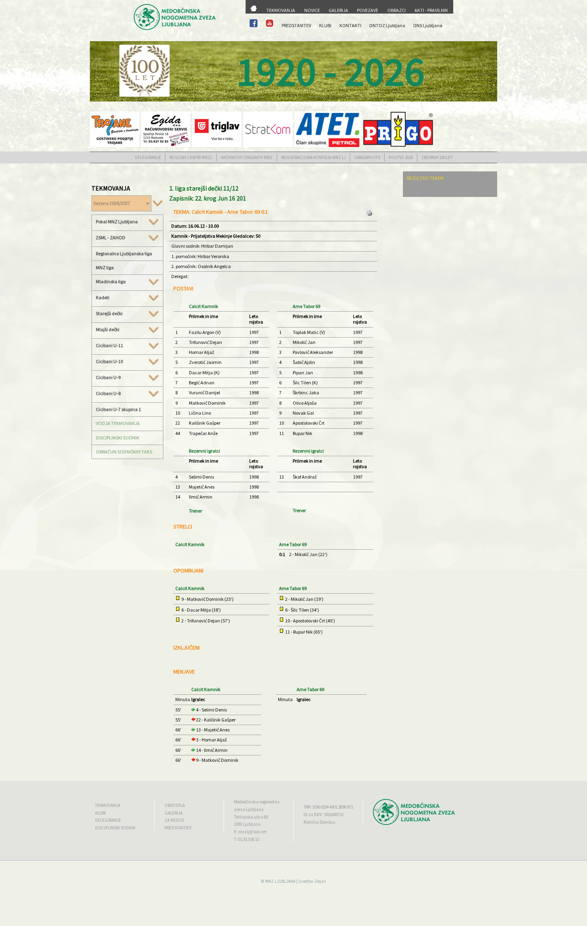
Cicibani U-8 (108, 393)
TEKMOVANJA (280, 10)
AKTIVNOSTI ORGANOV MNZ (247, 157)
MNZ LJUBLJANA (280, 881)
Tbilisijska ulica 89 (251, 817)
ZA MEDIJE (174, 820)
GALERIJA (338, 10)
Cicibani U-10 (109, 361)
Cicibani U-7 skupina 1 (118, 409)
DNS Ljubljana (427, 25)
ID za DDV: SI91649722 (323, 814)
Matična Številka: (319, 822)
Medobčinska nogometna (257, 802)
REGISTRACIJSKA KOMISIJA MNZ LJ (313, 157)
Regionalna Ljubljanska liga (124, 253)
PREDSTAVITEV (296, 25)
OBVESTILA (175, 805)
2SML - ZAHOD (110, 237)
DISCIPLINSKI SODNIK (117, 438)
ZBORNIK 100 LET (436, 157)
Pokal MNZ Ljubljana (117, 222)
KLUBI (325, 25)
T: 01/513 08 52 (246, 839)
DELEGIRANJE (148, 157)
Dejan (320, 881)
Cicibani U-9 (108, 377)
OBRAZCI (396, 10)
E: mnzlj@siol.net (250, 832)
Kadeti (102, 297)
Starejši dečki (109, 313)
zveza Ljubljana (249, 809)
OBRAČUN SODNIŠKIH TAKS (124, 452)
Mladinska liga (111, 281)
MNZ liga (105, 267)
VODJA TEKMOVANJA (118, 423)
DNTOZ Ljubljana (387, 25)
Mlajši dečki (107, 329)
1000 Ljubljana (247, 824)
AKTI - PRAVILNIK (431, 10)
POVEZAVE (367, 10)
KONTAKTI (350, 25)
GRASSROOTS (367, 157)
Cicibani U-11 (109, 345)
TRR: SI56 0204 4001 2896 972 (328, 807)
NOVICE (312, 10)
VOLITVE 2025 (401, 157)
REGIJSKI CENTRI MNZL (190, 157)
